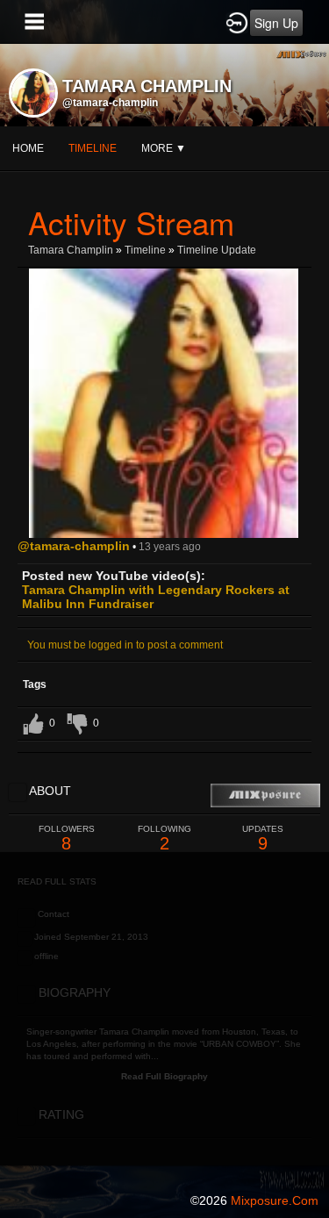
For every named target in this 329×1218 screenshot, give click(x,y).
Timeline (92, 148)
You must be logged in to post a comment (125, 645)
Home (28, 148)
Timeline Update (216, 250)
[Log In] (236, 22)
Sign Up (276, 23)
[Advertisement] (164, 1016)
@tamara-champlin (110, 103)
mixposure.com (274, 1200)
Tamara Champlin (70, 250)
